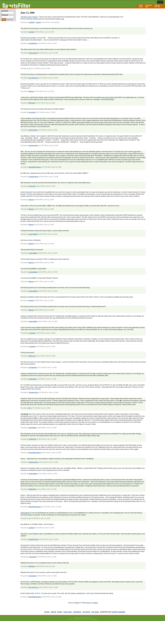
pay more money (108, 97)
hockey (38, 22)
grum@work (33, 130)
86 (29, 408)
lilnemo (31, 91)
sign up (10, 19)
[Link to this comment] (21, 32)
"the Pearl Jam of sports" (29, 17)
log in (88, 603)
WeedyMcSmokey (35, 167)
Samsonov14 (33, 53)
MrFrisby (32, 103)
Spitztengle (32, 379)
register (95, 603)
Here (29, 192)
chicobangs (33, 367)
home (141, 5)
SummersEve (33, 145)
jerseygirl (32, 112)
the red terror (33, 78)
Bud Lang (32, 356)
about (141, 6)
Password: (4, 15)
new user (157, 6)
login (146, 6)
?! (29, 68)
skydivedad (33, 43)
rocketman (32, 557)
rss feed (86, 612)
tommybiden (33, 234)
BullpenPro (32, 489)
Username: (4, 11)
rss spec (95, 612)
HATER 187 (33, 439)
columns (157, 5)
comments (148, 5)
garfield (31, 22)
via (62, 19)
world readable (118, 612)
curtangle (32, 333)
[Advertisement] (144, 27)
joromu (31, 300)
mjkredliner (33, 428)
